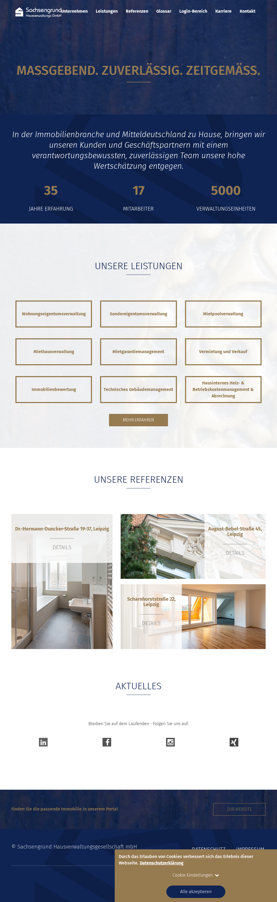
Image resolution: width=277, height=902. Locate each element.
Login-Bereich (193, 11)
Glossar (163, 11)
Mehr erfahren (138, 420)
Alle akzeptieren (196, 891)
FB (106, 741)
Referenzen (137, 11)
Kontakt (247, 11)
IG (170, 741)
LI (43, 741)
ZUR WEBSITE (239, 809)
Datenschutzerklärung (161, 863)
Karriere (223, 11)
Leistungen (107, 11)
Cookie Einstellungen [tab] (193, 875)
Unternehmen (74, 11)
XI (234, 741)
